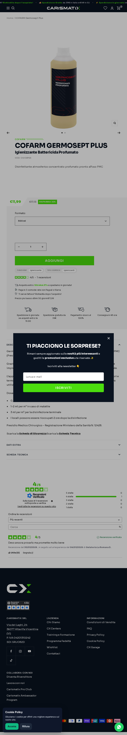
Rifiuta (26, 726)
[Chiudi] (108, 338)
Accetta (12, 726)
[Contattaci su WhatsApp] (119, 727)
